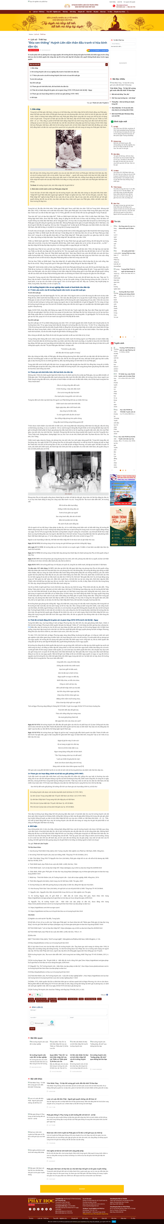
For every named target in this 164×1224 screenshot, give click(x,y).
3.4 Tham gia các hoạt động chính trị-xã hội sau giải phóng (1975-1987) (54, 94)
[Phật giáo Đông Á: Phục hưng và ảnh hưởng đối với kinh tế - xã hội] (37, 1120)
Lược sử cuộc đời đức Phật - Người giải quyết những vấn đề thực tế (71, 1099)
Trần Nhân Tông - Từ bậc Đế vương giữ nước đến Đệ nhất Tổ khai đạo (72, 1083)
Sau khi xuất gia (35, 83)
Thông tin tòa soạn (88, 1214)
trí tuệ (81, 999)
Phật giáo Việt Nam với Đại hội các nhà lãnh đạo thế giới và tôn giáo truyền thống (76, 1169)
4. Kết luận (33, 97)
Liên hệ (119, 2)
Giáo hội (89, 12)
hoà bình (53, 1001)
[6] (59, 284)
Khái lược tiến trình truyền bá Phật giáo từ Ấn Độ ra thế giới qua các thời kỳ (74, 1133)
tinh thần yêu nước (41, 999)
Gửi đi (32, 1028)
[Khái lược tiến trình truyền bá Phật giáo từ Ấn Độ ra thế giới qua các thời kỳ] (37, 1138)
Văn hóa (65, 12)
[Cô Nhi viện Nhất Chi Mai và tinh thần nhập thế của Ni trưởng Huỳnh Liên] (79, 1046)
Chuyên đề (81, 12)
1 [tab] (120, 337)
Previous (112, 337)
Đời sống (73, 12)
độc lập (31, 999)
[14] (29, 627)
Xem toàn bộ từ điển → (116, 46)
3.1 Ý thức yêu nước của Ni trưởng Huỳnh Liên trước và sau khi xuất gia (55, 75)
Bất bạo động (52, 999)
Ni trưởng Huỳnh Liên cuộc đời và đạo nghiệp (38, 1056)
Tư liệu (110, 12)
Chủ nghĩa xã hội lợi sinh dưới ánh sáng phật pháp (65, 1151)
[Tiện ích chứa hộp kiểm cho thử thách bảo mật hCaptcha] (42, 1023)
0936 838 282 (119, 1212)
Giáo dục (103, 12)
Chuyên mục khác (119, 12)
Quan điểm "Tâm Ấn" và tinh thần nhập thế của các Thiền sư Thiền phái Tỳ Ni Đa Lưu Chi (58, 1058)
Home (31, 34)
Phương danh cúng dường (101, 1214)
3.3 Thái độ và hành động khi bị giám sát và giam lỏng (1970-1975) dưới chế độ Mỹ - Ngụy (61, 90)
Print (39, 995)
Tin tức (117, 221)
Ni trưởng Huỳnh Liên (42, 1001)
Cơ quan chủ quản (129, 2)
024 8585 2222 (93, 1204)
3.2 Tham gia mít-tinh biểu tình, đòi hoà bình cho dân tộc (49, 86)
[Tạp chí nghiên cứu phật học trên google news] (98, 50)
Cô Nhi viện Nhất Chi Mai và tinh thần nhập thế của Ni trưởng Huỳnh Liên (79, 1058)
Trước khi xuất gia (36, 79)
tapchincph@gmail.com (92, 1206)
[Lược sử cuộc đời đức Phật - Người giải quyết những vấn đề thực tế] (37, 1103)
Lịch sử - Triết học (38, 12)
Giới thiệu (113, 2)
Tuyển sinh (119, 343)
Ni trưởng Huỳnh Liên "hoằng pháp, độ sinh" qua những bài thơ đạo (98, 1057)
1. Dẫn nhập (34, 68)
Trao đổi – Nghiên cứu (53, 12)
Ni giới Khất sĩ (62, 999)
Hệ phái (96, 12)
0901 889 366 (119, 1204)
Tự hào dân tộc (73, 999)
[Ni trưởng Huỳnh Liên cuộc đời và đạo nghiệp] (39, 1046)
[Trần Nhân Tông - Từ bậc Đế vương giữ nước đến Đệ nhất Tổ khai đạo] (37, 1088)
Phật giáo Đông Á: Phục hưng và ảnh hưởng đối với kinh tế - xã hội (71, 1115)
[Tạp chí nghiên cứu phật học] (37, 1)
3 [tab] (125, 337)
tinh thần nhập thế (90, 999)
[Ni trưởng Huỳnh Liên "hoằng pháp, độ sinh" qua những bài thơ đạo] (99, 1046)
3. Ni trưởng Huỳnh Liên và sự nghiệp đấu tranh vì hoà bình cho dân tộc (54, 72)
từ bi (99, 999)
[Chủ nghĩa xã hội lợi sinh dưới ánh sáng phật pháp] (37, 1156)
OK (114, 1221)
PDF (32, 995)
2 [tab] (123, 337)
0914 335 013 (101, 1204)
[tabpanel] (39, 1058)
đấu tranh (31, 1001)
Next (134, 337)
